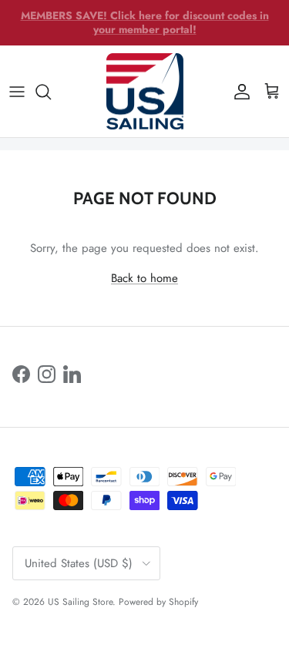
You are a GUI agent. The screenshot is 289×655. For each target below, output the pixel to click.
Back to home (144, 278)
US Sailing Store (80, 602)
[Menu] (17, 92)
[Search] (51, 92)
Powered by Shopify (158, 602)
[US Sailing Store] (144, 91)
